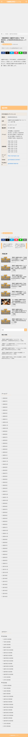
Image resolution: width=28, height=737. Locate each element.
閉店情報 (5, 682)
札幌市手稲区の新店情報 (8, 660)
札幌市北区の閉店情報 (7, 699)
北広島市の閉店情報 (7, 685)
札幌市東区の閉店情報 (7, 709)
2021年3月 (5, 593)
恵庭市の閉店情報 (6, 693)
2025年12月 (5, 422)
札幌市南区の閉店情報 (7, 701)
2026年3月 (5, 413)
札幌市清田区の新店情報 (8, 666)
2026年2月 (5, 416)
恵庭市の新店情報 (6, 647)
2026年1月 (5, 419)
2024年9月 (5, 467)
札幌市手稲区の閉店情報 (8, 707)
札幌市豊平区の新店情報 (8, 674)
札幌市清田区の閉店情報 (8, 712)
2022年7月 (5, 545)
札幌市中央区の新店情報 (8, 650)
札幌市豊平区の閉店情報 (8, 720)
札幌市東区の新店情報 (7, 663)
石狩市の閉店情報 (6, 726)
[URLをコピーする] (25, 53)
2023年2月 (5, 524)
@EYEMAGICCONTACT (14, 159)
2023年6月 (5, 512)
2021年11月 (5, 569)
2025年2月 (5, 452)
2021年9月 (5, 575)
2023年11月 (5, 497)
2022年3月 (5, 557)
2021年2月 (5, 596)
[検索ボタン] (26, 1)
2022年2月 (5, 560)
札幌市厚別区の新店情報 (8, 658)
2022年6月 (5, 548)
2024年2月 (5, 488)
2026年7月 (5, 401)
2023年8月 (5, 506)
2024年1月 (5, 491)
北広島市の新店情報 (7, 639)
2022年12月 (5, 530)
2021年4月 (5, 590)
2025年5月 (5, 443)
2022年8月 (5, 542)
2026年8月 (5, 398)
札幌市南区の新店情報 (7, 655)
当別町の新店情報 (6, 644)
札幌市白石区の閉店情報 (8, 715)
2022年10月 (5, 536)
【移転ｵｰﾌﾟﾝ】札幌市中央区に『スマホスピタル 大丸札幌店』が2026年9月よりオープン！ (14, 344)
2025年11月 (5, 425)
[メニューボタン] (1, 1)
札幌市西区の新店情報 (7, 671)
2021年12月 (5, 566)
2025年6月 (5, 440)
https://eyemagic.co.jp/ (13, 156)
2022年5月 (5, 551)
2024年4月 (5, 482)
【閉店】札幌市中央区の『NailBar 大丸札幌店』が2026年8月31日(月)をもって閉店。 (13, 353)
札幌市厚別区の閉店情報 (8, 704)
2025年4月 (5, 446)
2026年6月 (5, 404)
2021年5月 (5, 587)
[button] (3, 53)
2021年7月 (5, 581)
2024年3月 (5, 485)
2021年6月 (5, 584)
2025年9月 (5, 431)
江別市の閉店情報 (6, 723)
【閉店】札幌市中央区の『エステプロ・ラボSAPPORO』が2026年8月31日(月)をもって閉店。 (13, 340)
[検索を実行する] (25, 329)
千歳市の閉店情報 (6, 688)
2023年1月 (5, 527)
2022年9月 (5, 539)
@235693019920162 (13, 163)
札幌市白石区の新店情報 (8, 669)
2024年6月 (5, 476)
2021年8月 (5, 578)
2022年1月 (5, 563)
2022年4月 (5, 554)
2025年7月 (5, 437)
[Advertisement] (14, 18)
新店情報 (5, 636)
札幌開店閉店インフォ (14, 1)
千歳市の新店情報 (6, 641)
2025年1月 (5, 455)
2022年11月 (5, 533)
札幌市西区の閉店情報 (7, 718)
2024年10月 (5, 464)
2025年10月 (5, 428)
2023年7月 (5, 509)
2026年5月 (5, 407)
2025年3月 (5, 449)
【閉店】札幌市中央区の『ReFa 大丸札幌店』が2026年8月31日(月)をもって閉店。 (14, 357)
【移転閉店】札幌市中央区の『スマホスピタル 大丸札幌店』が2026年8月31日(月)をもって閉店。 (14, 348)
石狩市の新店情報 (6, 679)
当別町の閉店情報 (6, 691)
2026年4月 (5, 410)
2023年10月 (5, 500)
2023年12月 (5, 494)
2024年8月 (5, 470)
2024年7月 (5, 473)
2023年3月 (5, 521)
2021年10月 (5, 572)
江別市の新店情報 (6, 677)
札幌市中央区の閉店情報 (7, 44)
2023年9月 (5, 503)
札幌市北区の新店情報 (7, 652)
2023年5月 (5, 515)
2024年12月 (5, 458)
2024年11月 (5, 461)
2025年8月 (5, 434)
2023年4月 (5, 518)
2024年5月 (5, 479)
